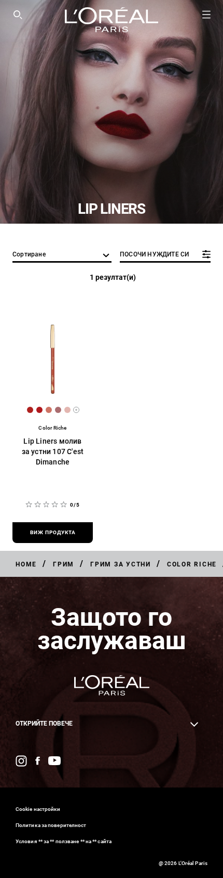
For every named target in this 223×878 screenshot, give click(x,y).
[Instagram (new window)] (21, 761)
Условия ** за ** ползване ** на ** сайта (64, 841)
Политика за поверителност (51, 825)
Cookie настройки (38, 809)
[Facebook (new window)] (37, 760)
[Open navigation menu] (206, 14)
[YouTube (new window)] (54, 760)
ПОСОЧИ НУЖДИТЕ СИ (154, 254)
